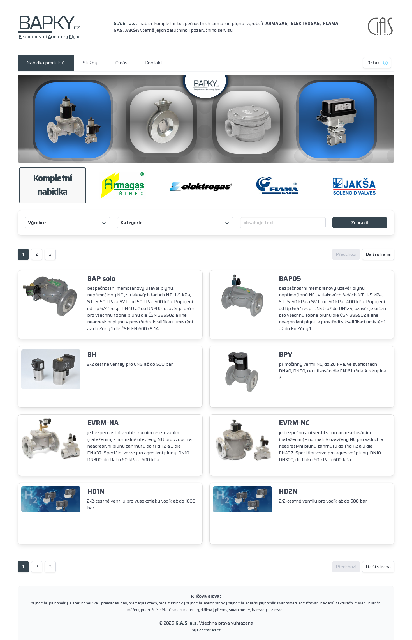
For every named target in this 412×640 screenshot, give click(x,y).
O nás (121, 62)
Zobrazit (360, 222)
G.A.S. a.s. (125, 23)
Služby (90, 62)
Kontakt (153, 62)
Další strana (378, 254)
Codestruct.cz (209, 630)
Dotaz (373, 62)
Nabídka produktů (46, 62)
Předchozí (346, 254)
